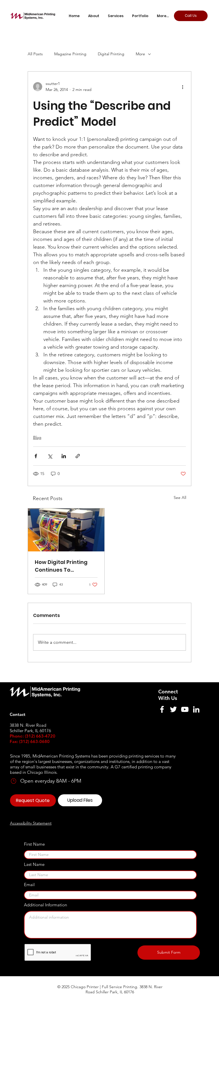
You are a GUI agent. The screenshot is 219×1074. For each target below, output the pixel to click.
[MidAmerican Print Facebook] (162, 709)
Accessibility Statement (31, 823)
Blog (37, 437)
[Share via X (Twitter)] (49, 456)
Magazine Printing (70, 53)
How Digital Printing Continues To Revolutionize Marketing (61, 566)
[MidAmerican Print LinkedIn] (196, 709)
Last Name (34, 864)
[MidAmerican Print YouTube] (184, 709)
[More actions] (182, 86)
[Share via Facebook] (35, 456)
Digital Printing (111, 53)
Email (29, 884)
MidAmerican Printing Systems (61, 756)
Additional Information (45, 905)
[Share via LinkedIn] (63, 456)
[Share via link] (77, 456)
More (140, 53)
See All (180, 497)
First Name (34, 844)
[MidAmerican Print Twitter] (173, 709)
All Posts (35, 53)
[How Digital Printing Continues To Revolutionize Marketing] (66, 529)
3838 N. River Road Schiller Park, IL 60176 (124, 989)
